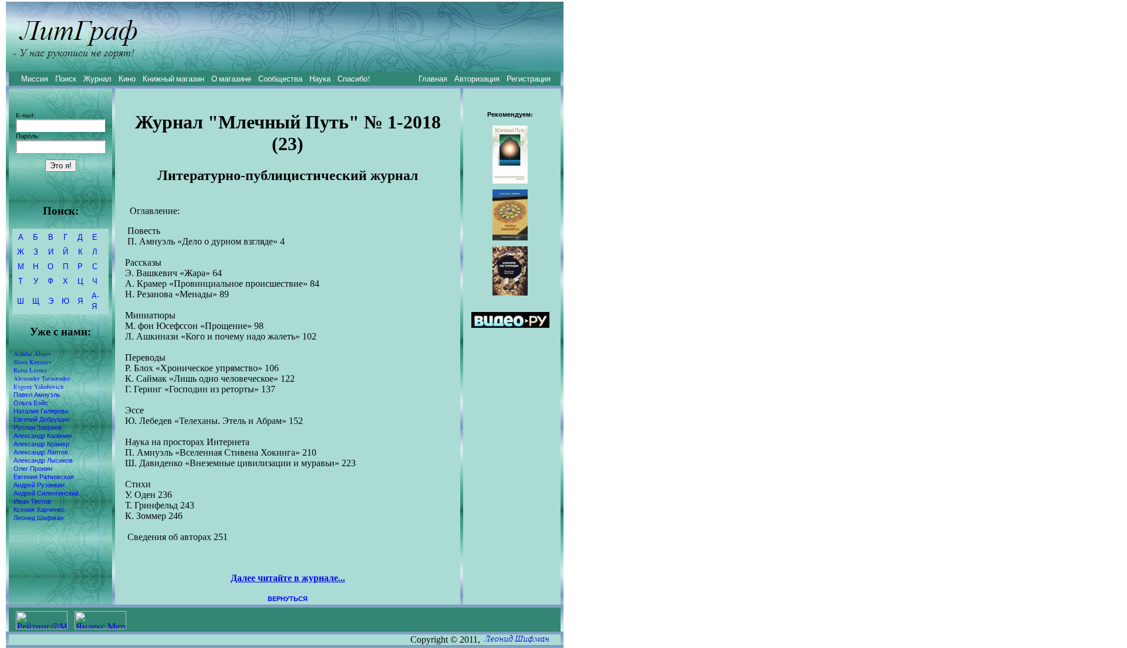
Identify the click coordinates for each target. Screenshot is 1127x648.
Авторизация (477, 78)
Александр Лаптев (41, 452)
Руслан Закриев (38, 427)
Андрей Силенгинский (46, 493)
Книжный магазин (173, 78)
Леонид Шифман (38, 518)
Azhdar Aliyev (32, 354)
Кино (127, 78)
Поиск (65, 78)
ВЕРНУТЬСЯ (288, 598)
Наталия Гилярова (41, 411)
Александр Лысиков (43, 460)
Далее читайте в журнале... (288, 578)
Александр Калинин (43, 436)
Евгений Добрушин (42, 419)
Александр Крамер (41, 444)
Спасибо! (354, 78)
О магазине (231, 78)
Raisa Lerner (30, 370)
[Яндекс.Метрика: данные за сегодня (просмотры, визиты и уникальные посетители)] (100, 620)
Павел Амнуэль (37, 395)
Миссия (34, 78)
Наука (319, 78)
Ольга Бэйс (31, 403)
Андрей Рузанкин (39, 485)
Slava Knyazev (33, 362)
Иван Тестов (32, 501)
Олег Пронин (33, 468)
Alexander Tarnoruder (42, 378)
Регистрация (529, 78)
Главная (433, 78)
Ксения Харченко (39, 509)
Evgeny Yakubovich (38, 386)
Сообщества (280, 78)
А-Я (95, 300)
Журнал (97, 78)
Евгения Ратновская (44, 477)
